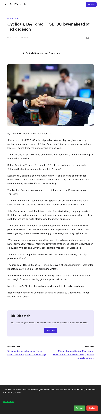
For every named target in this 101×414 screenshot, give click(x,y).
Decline (92, 408)
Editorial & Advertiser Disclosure (43, 53)
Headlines (12, 19)
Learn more (8, 401)
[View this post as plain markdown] (87, 37)
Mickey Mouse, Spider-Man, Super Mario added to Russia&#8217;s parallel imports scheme (73, 354)
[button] (6, 4)
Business (91, 4)
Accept (79, 408)
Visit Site (51, 330)
